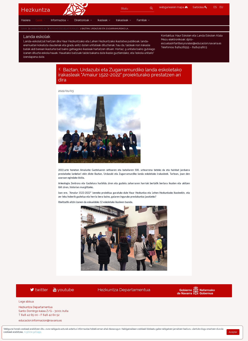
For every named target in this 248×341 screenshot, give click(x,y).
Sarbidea (198, 7)
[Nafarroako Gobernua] (196, 290)
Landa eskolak (38, 28)
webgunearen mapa (172, 7)
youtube (65, 289)
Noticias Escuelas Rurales (64, 28)
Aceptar (233, 332)
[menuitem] (26, 20)
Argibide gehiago (32, 332)
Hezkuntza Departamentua (124, 289)
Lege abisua (26, 301)
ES (215, 7)
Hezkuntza (35, 10)
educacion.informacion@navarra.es (40, 320)
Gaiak (24, 28)
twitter (41, 289)
